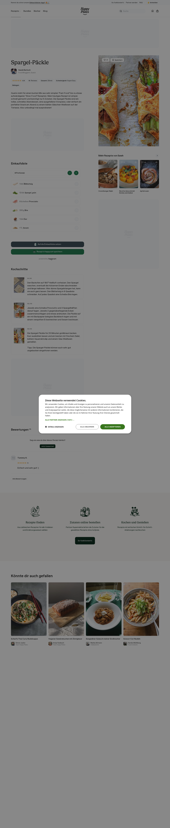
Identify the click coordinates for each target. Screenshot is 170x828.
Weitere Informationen (60, 415)
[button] (85, 420)
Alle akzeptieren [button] (113, 427)
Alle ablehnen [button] (87, 427)
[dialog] (85, 414)
